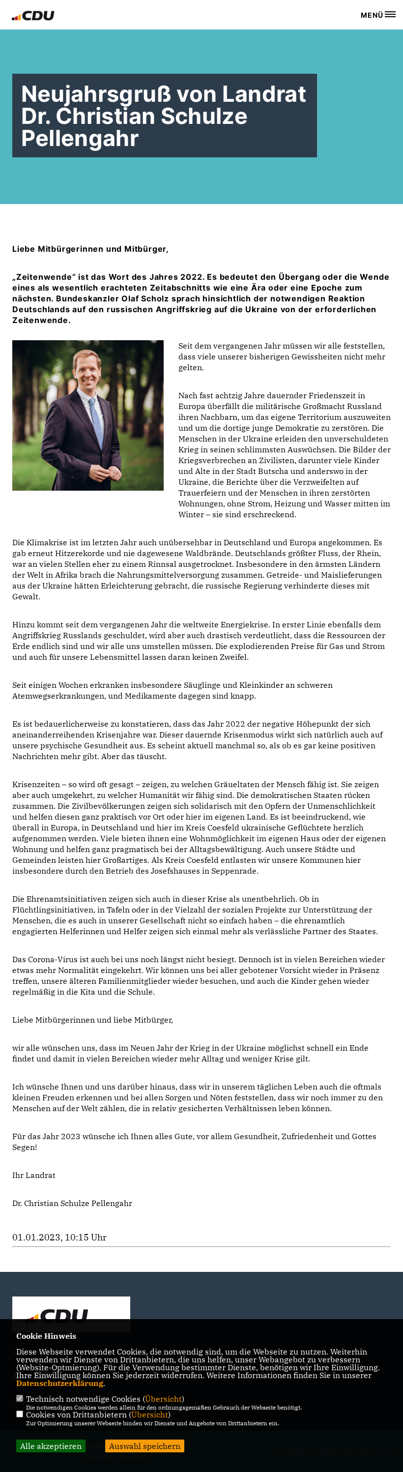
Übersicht (163, 1399)
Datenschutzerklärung (59, 1383)
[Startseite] (71, 1315)
